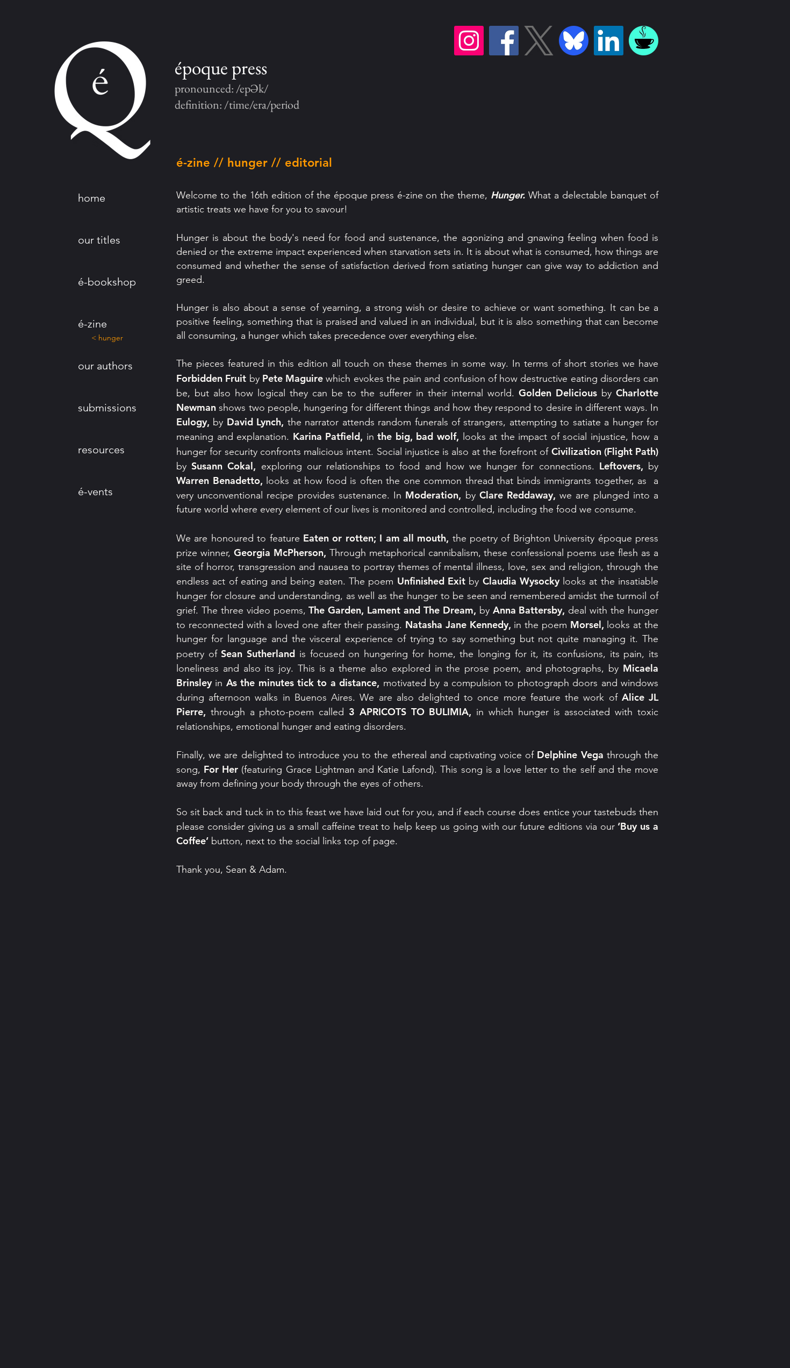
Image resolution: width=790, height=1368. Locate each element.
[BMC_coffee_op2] (643, 40)
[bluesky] (573, 40)
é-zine (92, 323)
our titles (99, 239)
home (91, 197)
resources (101, 449)
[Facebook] (504, 40)
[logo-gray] (539, 40)
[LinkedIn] (608, 40)
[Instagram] (469, 40)
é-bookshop (107, 281)
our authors (105, 365)
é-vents (95, 491)
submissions (107, 407)
